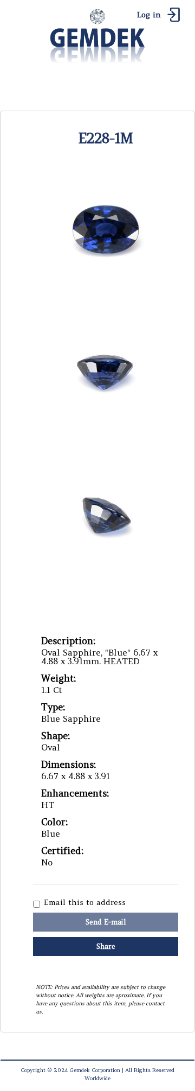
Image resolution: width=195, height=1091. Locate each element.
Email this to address (85, 903)
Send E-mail (106, 922)
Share (105, 946)
